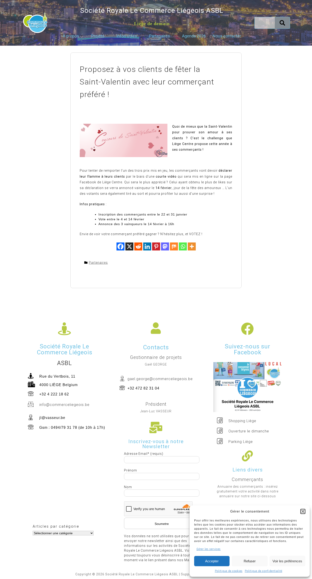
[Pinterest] (156, 246)
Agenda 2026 (194, 36)
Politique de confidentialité (263, 571)
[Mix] (174, 246)
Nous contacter (227, 36)
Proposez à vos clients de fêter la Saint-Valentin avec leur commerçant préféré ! (147, 82)
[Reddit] (138, 246)
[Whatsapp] (183, 246)
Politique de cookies (229, 571)
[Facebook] (120, 246)
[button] (303, 511)
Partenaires (159, 36)
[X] (129, 246)
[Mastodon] (165, 246)
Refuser (250, 561)
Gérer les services (208, 549)
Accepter (212, 561)
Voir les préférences (287, 561)
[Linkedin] (147, 246)
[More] (192, 246)
